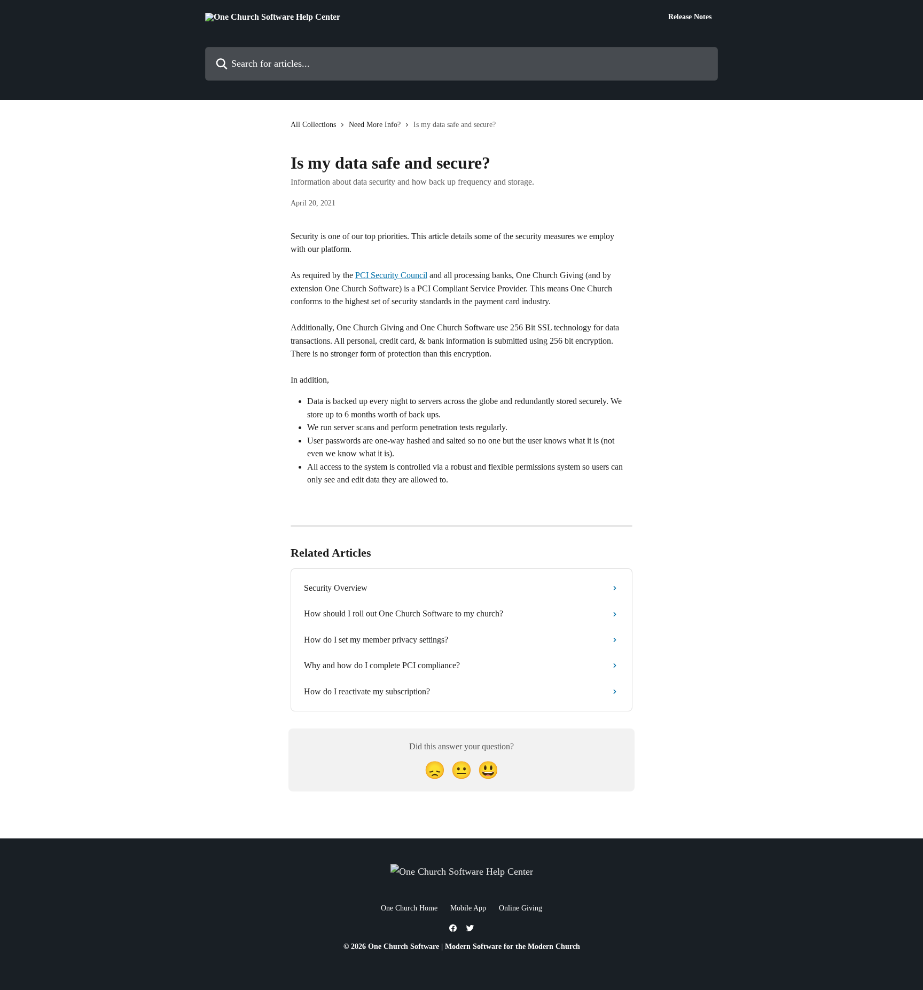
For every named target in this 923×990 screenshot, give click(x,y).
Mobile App (468, 908)
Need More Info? (375, 125)
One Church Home (409, 908)
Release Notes (689, 17)
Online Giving (520, 908)
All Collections (313, 125)
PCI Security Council (391, 275)
